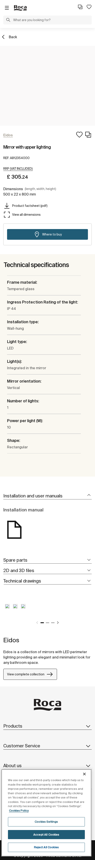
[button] (8, 20)
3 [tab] (53, 622)
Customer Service (21, 745)
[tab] (47, 496)
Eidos (11, 640)
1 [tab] (42, 622)
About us (12, 765)
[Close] (84, 774)
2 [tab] (47, 622)
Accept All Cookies (46, 834)
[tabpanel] (7, 609)
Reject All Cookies (46, 847)
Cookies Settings (46, 821)
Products (12, 725)
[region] (46, 812)
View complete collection (25, 674)
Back (13, 37)
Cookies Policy (19, 810)
